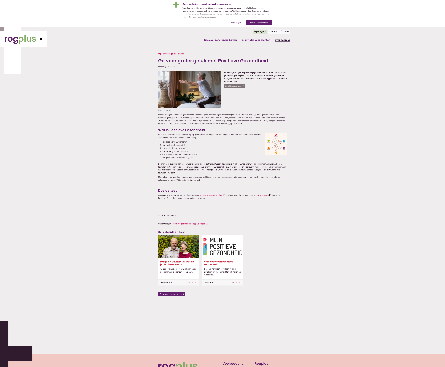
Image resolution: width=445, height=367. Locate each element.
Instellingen (236, 22)
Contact (273, 32)
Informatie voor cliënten (256, 40)
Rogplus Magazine (200, 223)
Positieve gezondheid (181, 223)
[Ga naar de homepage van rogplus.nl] (159, 54)
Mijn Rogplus (260, 32)
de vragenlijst (264, 195)
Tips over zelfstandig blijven (220, 40)
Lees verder (192, 282)
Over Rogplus (282, 40)
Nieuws (181, 54)
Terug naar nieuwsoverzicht (172, 294)
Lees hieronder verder (234, 86)
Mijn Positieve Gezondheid (213, 195)
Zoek (286, 32)
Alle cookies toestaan (259, 22)
